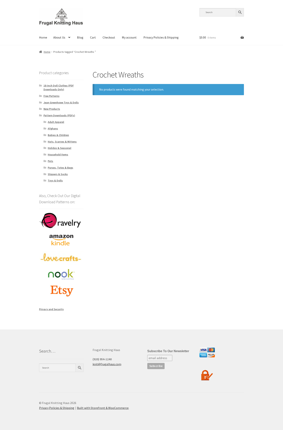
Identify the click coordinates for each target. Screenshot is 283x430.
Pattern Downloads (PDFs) (59, 115)
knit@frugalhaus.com (107, 364)
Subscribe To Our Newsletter (168, 351)
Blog (80, 37)
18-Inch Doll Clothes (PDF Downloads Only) (59, 87)
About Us (59, 37)
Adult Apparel (56, 122)
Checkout (109, 37)
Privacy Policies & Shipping (161, 37)
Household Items (58, 154)
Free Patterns (51, 96)
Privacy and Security (51, 309)
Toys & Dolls (55, 180)
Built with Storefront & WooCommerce (103, 408)
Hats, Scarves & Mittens (62, 141)
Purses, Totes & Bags (60, 167)
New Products (52, 109)
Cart (93, 37)
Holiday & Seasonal (59, 148)
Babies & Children (58, 135)
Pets (50, 161)
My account (129, 37)
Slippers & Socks (58, 174)
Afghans (53, 128)
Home (43, 37)
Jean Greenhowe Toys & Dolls (61, 102)
